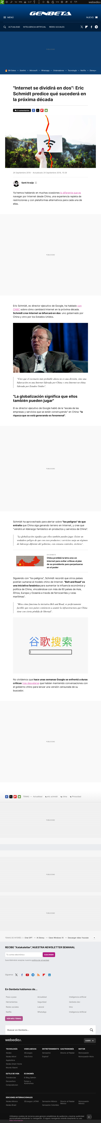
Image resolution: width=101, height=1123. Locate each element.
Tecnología (72, 70)
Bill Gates (12, 70)
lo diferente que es (70, 192)
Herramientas (11, 1002)
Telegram (96, 27)
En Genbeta (51, 555)
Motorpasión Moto (86, 1056)
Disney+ (93, 70)
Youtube (27, 974)
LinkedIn (49, 974)
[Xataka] (2, 2)
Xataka (8, 1053)
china (64, 796)
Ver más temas (14, 1018)
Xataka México (12, 1101)
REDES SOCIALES (56, 27)
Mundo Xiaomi (11, 1067)
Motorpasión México (84, 1102)
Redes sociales (12, 1007)
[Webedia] (13, 1039)
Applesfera (10, 1060)
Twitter (81, 27)
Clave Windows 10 (56, 938)
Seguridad (41, 1002)
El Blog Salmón (30, 1077)
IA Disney (41, 938)
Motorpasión (84, 1053)
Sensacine (46, 1053)
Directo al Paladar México (67, 1102)
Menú (10, 17)
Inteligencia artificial (77, 997)
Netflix (83, 70)
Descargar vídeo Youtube (78, 938)
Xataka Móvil (11, 1056)
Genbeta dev (74, 1002)
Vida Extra (28, 1056)
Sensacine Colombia (50, 1105)
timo (71, 1007)
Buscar (91, 1030)
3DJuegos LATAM (31, 1101)
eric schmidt (52, 796)
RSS (38, 974)
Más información (16, 1120)
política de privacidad (40, 960)
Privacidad (76, 796)
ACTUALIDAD (14, 27)
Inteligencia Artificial (77, 1012)
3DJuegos (28, 1053)
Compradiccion (12, 1085)
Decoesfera (10, 1081)
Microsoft (33, 70)
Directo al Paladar (67, 1053)
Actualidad (37, 796)
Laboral (40, 1007)
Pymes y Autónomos (29, 1082)
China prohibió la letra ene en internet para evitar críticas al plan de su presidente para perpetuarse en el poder (65, 563)
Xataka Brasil (11, 1105)
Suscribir (49, 955)
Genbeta (51, 13)
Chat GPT (29, 938)
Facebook (91, 27)
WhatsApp (41, 1012)
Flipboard (86, 27)
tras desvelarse (30, 683)
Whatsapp (45, 70)
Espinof (45, 1056)
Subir (88, 1041)
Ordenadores (58, 70)
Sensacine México (49, 1101)
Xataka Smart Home (14, 1064)
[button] (29, 182)
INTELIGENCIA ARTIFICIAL (34, 27)
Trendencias (11, 1077)
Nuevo (90, 17)
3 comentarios (23, 110)
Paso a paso (11, 997)
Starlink (23, 70)
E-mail (46, 110)
